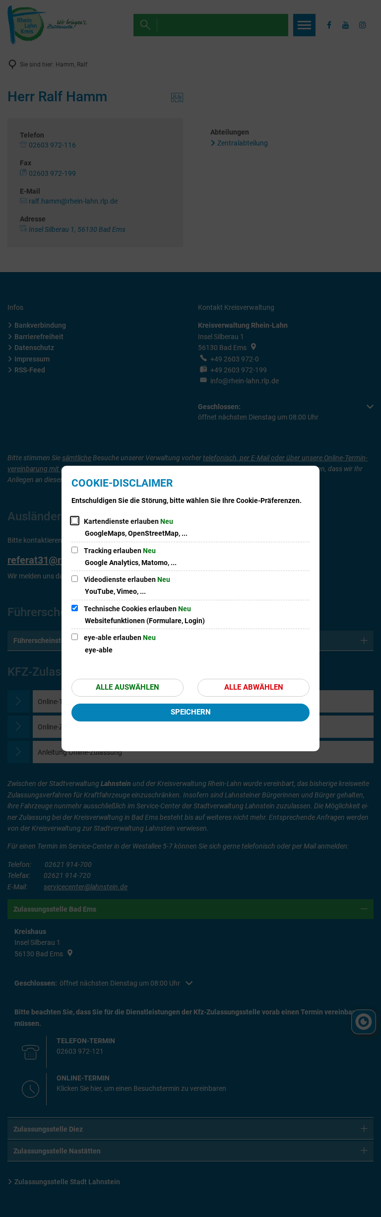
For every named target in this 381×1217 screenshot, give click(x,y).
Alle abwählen (253, 687)
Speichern (191, 712)
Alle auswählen (127, 687)
